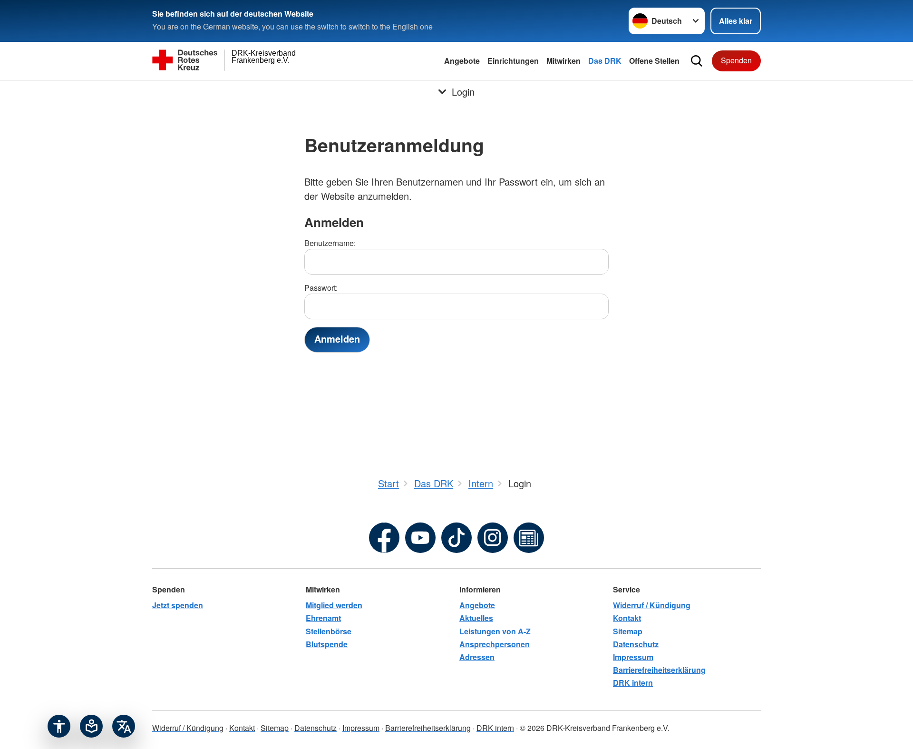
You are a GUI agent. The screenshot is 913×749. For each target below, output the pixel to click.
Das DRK (605, 60)
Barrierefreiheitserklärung (659, 669)
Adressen (477, 656)
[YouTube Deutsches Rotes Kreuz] (420, 537)
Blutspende (327, 644)
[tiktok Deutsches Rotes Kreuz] (456, 537)
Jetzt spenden (177, 605)
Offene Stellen (654, 60)
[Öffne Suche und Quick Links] (696, 61)
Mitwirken (563, 60)
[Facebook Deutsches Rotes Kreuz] (384, 537)
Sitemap (627, 631)
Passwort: (321, 287)
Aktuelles (476, 617)
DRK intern (633, 682)
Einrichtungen (513, 60)
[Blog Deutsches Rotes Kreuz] (529, 537)
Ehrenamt (323, 617)
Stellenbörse (328, 631)
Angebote (462, 60)
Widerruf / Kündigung (651, 605)
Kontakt (627, 617)
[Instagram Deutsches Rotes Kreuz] (492, 537)
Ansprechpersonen (494, 644)
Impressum (633, 656)
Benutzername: (330, 242)
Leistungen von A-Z (495, 631)
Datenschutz (636, 644)
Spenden (736, 60)
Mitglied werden (334, 605)
